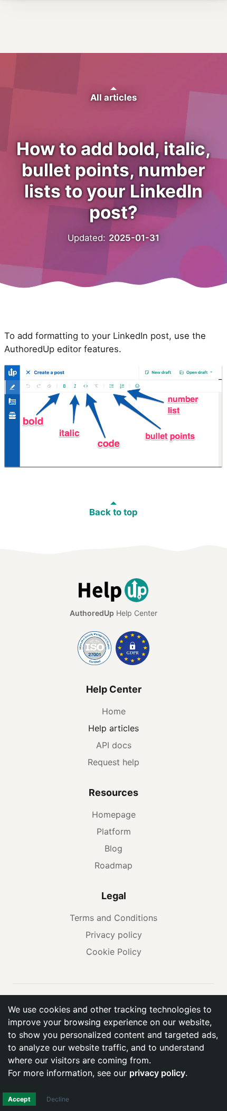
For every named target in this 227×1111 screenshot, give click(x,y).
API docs (113, 745)
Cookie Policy (113, 951)
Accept (19, 1099)
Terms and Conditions (113, 917)
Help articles (113, 728)
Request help (113, 762)
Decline (57, 1099)
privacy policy (157, 1073)
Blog (113, 848)
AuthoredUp (92, 612)
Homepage (114, 814)
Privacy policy (114, 934)
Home (114, 711)
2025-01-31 (134, 237)
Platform (114, 831)
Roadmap (113, 865)
